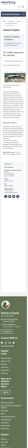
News (2, 413)
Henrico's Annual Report (8, 416)
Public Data (4, 442)
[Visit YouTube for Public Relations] (13, 196)
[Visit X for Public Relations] (5, 196)
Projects (3, 445)
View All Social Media (7, 346)
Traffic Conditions (6, 358)
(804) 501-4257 (8, 181)
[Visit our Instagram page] (10, 343)
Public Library (5, 428)
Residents (4, 364)
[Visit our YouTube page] (13, 343)
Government (4, 410)
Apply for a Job (5, 361)
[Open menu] (23, 7)
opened (5, 98)
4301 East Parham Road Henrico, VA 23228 (10, 320)
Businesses (4, 367)
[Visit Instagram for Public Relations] (17, 196)
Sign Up (5, 392)
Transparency (5, 422)
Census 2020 (5, 370)
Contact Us (7, 331)
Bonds (18, 21)
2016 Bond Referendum (11, 14)
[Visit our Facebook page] (2, 343)
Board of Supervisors (7, 402)
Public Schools (5, 425)
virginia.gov (4, 373)
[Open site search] (19, 6)
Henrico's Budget (6, 419)
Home (4, 21)
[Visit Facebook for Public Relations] (9, 196)
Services (3, 439)
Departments (11, 21)
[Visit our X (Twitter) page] (6, 343)
